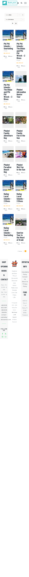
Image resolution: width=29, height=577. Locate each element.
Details (11, 56)
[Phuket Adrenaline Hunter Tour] (21, 79)
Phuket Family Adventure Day (8, 134)
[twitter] (5, 333)
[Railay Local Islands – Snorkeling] (8, 219)
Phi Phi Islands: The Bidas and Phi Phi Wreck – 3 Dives (8, 92)
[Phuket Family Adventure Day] (8, 120)
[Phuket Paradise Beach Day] (8, 154)
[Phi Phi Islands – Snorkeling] (8, 35)
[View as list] (15, 23)
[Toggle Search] (21, 3)
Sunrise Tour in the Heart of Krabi (21, 236)
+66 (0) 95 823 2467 (4, 306)
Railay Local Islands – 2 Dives (7, 197)
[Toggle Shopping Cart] (18, 3)
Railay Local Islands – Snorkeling (8, 231)
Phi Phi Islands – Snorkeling (8, 46)
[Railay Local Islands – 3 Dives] (21, 185)
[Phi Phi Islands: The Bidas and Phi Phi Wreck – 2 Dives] (21, 35)
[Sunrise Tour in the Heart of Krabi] (21, 222)
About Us (25, 281)
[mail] (5, 336)
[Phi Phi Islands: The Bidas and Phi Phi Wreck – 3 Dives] (8, 76)
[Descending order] (22, 14)
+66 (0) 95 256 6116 (4, 311)
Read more (6, 57)
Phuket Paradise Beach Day (7, 168)
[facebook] (2, 333)
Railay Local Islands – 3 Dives (20, 197)
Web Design (14, 312)
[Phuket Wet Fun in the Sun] (21, 154)
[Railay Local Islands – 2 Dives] (8, 185)
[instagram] (2, 336)
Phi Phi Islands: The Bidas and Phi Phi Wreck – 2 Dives (21, 50)
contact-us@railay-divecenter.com (4, 317)
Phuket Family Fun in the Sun (21, 134)
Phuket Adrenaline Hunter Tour (21, 93)
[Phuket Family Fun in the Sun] (21, 120)
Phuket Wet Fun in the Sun (21, 167)
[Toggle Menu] (25, 3)
